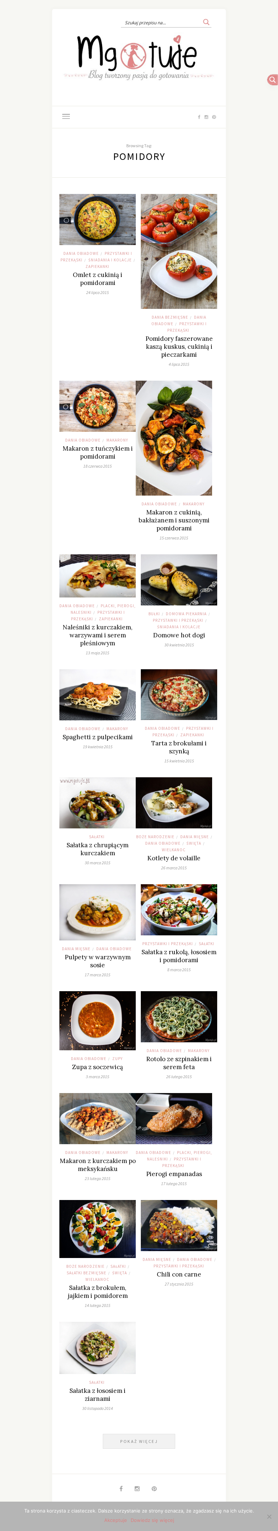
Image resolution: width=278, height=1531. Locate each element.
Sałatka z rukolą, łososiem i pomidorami (179, 956)
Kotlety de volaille (174, 858)
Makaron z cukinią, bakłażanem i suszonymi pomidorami (174, 520)
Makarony (117, 440)
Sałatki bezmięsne (86, 1272)
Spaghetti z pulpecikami (98, 737)
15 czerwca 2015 (174, 538)
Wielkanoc (174, 849)
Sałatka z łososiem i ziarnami (98, 1395)
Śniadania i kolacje (110, 259)
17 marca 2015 (97, 974)
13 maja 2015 (97, 652)
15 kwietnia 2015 (179, 761)
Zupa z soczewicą (97, 1067)
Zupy (117, 1058)
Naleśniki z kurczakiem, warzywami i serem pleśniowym (97, 635)
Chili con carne (179, 1274)
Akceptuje (115, 1520)
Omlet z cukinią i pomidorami (97, 279)
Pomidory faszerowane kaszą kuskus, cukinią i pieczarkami (179, 347)
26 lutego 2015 (179, 1076)
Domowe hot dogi (179, 635)
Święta (193, 843)
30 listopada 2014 (97, 1408)
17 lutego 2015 (174, 1183)
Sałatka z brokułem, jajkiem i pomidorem (98, 1292)
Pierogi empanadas (174, 1174)
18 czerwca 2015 (97, 466)
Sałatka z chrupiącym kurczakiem (98, 849)
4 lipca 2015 (179, 364)
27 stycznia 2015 (179, 1284)
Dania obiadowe (81, 253)
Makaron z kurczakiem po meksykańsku (98, 1165)
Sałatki (97, 836)
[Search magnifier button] (206, 22)
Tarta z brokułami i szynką (179, 747)
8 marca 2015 (179, 969)
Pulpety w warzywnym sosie (98, 961)
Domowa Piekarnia (186, 613)
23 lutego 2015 (97, 1178)
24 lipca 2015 (97, 292)
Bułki (154, 613)
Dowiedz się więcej (152, 1520)
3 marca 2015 (97, 1076)
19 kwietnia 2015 (98, 746)
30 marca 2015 (97, 862)
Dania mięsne (194, 836)
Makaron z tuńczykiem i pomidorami (98, 452)
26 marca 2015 (174, 867)
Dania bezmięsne (170, 317)
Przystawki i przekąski (178, 620)
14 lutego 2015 (97, 1305)
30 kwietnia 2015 (179, 644)
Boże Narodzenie (155, 836)
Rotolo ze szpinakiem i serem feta (179, 1063)
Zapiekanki (97, 266)
